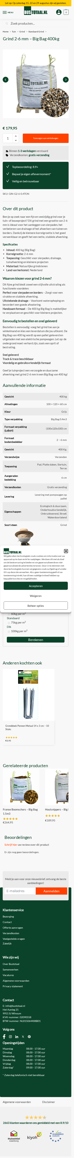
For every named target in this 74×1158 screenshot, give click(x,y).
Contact (7, 922)
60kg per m (18, 613)
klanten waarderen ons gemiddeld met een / (35, 1122)
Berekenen (35, 640)
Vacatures (8, 975)
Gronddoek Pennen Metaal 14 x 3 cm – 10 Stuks (27, 727)
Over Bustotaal (11, 963)
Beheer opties (35, 605)
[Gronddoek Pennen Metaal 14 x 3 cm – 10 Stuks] (28, 695)
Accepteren (36, 585)
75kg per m (18, 622)
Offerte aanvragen (13, 927)
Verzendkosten (11, 933)
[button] (66, 551)
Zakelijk (7, 943)
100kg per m (19, 631)
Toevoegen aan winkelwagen (45, 138)
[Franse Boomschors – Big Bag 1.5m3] (21, 787)
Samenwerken (10, 969)
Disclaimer (48, 1102)
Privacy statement (13, 986)
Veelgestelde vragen (14, 938)
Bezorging (8, 916)
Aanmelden (51, 891)
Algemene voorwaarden (16, 980)
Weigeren (35, 595)
